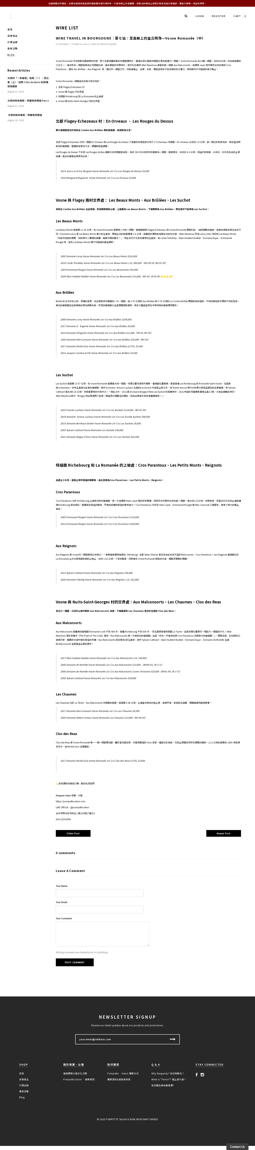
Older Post (73, 833)
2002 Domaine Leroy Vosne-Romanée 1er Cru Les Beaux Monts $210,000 (98, 256)
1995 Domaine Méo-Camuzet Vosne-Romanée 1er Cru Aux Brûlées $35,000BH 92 (105, 339)
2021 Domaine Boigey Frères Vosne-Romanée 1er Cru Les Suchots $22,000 (99, 436)
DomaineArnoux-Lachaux (120, 387)
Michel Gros (73, 746)
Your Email (61, 902)
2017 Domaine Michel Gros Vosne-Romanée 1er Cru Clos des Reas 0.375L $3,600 (102, 760)
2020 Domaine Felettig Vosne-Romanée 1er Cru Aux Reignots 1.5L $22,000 (99, 579)
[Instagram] (202, 1074)
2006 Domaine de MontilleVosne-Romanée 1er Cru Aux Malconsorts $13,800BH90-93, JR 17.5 (112, 664)
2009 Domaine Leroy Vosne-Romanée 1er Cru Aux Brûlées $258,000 (95, 319)
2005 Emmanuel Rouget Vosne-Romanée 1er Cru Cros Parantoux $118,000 (99, 517)
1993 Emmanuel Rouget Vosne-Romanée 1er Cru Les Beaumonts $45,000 (99, 269)
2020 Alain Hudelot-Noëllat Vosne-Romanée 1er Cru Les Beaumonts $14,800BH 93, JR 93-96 (117, 276)
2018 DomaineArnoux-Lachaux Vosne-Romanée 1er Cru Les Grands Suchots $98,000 (105, 416)
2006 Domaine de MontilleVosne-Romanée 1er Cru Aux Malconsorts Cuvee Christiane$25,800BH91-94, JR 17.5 (120, 671)
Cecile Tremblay (169, 237)
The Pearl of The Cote (91, 635)
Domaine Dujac (211, 237)
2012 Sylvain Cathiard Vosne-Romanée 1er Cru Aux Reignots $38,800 (96, 572)
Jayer (202, 65)
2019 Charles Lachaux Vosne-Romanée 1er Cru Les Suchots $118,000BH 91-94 (103, 409)
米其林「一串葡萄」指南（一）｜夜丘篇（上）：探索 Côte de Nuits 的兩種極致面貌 (28, 82)
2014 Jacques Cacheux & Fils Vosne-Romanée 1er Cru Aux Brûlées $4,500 (98, 352)
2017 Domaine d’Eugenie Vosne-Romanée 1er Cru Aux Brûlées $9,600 (97, 326)
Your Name (61, 885)
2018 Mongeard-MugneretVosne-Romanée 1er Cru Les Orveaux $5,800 (98, 177)
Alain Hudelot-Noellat (172, 639)
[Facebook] (196, 1074)
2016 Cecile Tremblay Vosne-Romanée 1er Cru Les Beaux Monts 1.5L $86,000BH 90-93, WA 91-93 (113, 262)
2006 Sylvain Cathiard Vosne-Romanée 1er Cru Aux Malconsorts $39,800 (98, 678)
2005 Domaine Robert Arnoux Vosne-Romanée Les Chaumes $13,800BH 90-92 (103, 717)
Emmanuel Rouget (182, 504)
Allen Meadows (149, 65)
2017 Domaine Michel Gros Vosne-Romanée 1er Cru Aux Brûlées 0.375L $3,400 (101, 346)
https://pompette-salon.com (70, 801)
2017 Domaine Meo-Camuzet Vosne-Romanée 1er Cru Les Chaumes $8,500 (99, 710)
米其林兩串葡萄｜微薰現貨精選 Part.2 (28, 100)
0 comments (62, 43)
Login (200, 16)
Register (218, 16)
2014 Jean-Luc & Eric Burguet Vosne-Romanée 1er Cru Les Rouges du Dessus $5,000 (104, 171)
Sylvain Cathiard (150, 639)
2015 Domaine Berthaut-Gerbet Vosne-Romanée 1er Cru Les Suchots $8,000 (100, 423)
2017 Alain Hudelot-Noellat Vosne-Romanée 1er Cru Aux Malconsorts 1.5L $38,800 (103, 658)
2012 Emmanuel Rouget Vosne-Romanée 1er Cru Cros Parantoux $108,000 (99, 523)
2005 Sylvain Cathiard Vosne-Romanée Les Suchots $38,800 (91, 430)
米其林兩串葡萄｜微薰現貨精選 (24, 115)
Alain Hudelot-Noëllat (190, 237)
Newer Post (224, 833)
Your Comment (64, 918)
